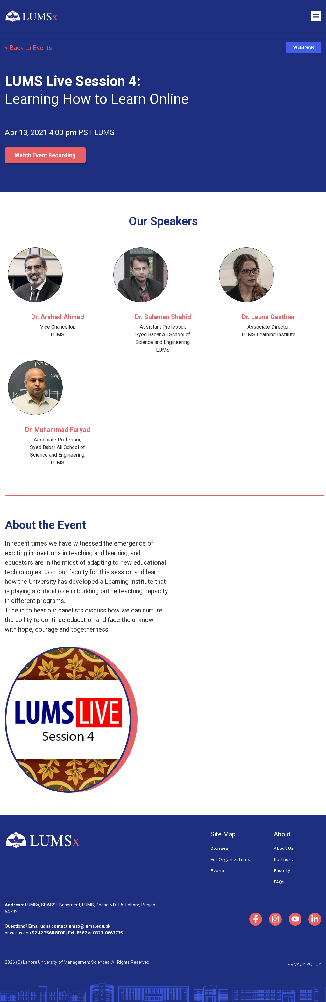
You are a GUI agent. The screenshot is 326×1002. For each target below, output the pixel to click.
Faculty (282, 870)
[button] (316, 16)
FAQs (279, 881)
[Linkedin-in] (314, 919)
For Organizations (230, 859)
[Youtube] (295, 919)
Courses (219, 848)
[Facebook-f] (255, 919)
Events (218, 870)
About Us (284, 848)
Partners (283, 859)
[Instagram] (275, 919)
